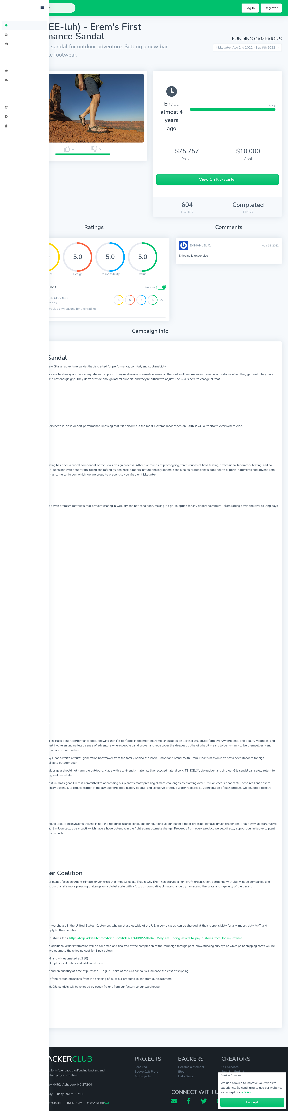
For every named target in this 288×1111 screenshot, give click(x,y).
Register (271, 8)
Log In (250, 8)
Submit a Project (232, 1071)
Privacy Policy (74, 1103)
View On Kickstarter (217, 179)
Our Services (230, 1067)
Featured (141, 1067)
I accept (252, 1102)
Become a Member (191, 1067)
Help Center (186, 1076)
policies (246, 1092)
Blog (181, 1071)
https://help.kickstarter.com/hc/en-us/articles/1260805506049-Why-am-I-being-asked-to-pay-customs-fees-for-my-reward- (156, 938)
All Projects (143, 1076)
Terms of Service (51, 1103)
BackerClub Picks (146, 1071)
